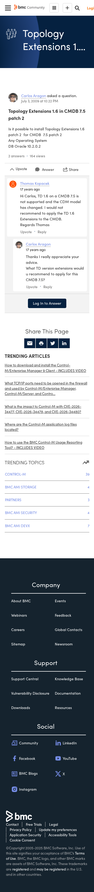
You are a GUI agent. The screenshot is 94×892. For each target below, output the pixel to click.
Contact (12, 824)
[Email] (29, 343)
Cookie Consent (22, 840)
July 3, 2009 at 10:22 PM (39, 100)
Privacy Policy (21, 829)
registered (20, 869)
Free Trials (34, 824)
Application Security (25, 834)
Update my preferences (58, 829)
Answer (48, 169)
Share (74, 169)
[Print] (41, 343)
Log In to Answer (47, 303)
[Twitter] (52, 343)
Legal (53, 824)
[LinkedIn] (64, 343)
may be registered (51, 869)
